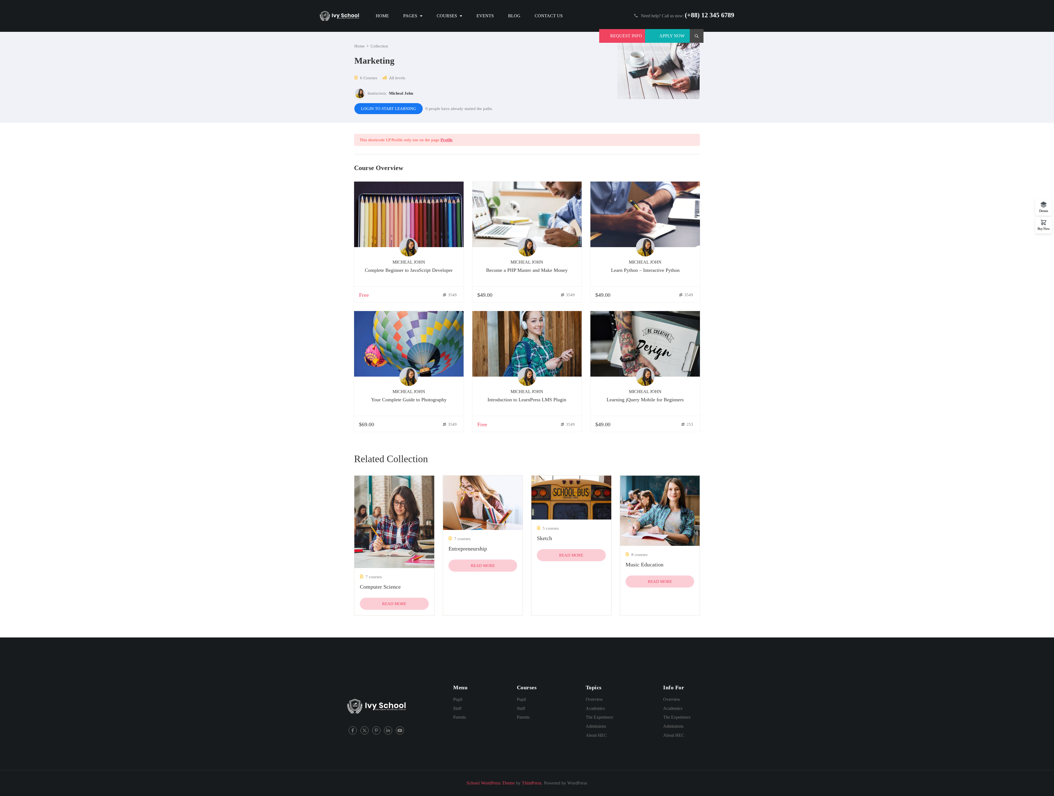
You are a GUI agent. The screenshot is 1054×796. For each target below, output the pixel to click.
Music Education (644, 564)
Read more (394, 604)
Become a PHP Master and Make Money (527, 270)
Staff (457, 708)
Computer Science (380, 587)
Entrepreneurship (467, 549)
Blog (514, 15)
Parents (459, 717)
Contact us (549, 15)
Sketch (544, 538)
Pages (410, 15)
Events (485, 15)
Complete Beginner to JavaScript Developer (409, 270)
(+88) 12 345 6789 (709, 15)
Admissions (596, 726)
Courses (447, 15)
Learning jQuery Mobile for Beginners (645, 399)
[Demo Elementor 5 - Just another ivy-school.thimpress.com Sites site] (339, 16)
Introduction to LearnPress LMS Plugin (526, 399)
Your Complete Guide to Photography (409, 399)
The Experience (599, 717)
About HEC (596, 735)
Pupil (457, 699)
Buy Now (1044, 228)
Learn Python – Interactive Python (645, 270)
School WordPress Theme (491, 783)
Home (382, 15)
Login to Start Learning (388, 108)
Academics (595, 708)
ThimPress (532, 783)
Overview (594, 699)
